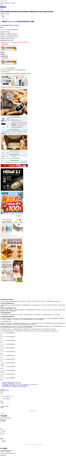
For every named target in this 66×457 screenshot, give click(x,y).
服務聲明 (41, 444)
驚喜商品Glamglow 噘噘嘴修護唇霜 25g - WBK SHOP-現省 (11, 383)
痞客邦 (7, 396)
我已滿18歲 (2, 455)
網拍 (2, 364)
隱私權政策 (38, 444)
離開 (5, 455)
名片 (3, 17)
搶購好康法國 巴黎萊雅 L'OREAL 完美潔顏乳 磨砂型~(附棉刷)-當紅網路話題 (14, 386)
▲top (1, 400)
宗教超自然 (8, 398)
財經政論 (7, 13)
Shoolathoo (2, 391)
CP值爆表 (2, 56)
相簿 (3, 15)
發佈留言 (2, 407)
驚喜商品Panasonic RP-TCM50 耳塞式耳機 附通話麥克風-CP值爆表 (18, 21)
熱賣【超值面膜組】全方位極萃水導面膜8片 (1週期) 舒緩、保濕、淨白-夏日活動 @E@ (16, 385)
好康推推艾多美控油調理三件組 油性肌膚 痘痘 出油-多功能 (11, 382)
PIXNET (26, 444)
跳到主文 (1, 9)
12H (11, 42)
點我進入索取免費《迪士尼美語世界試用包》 (22, 42)
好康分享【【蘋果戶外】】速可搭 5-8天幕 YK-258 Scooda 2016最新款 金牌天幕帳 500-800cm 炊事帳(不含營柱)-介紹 (20, 384)
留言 (9, 396)
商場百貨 (13, 42)
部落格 (3, 16)
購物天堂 (3, 7)
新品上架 (55, 318)
